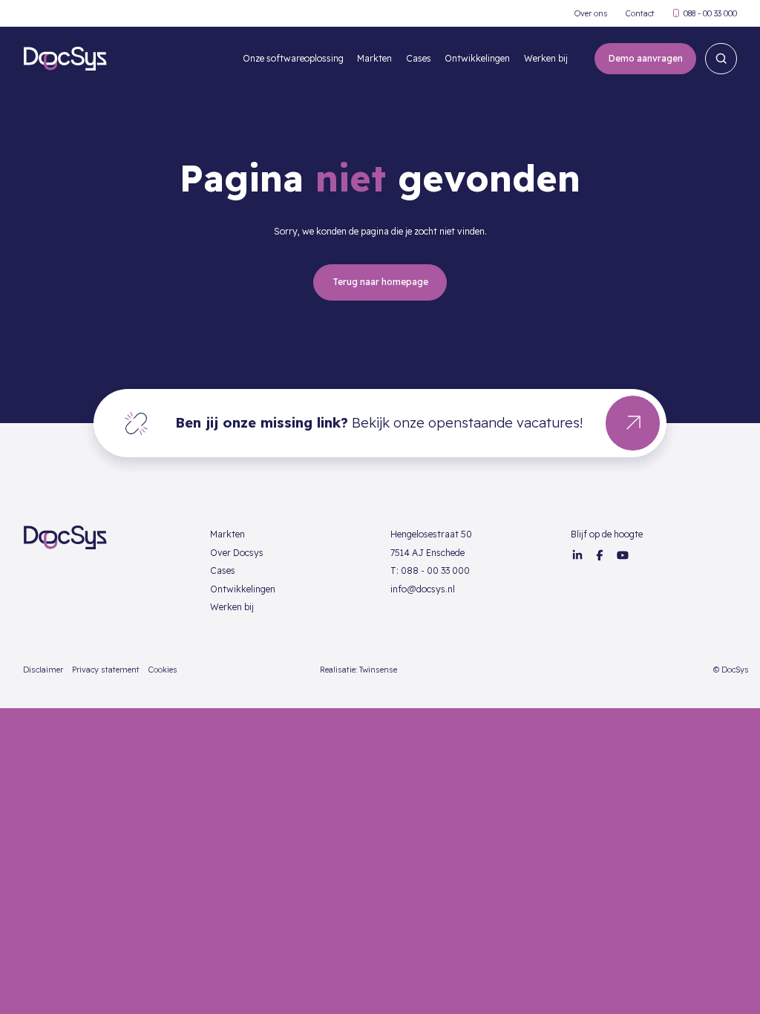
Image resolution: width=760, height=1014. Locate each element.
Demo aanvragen (646, 58)
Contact (640, 14)
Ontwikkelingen (477, 58)
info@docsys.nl (422, 589)
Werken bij (546, 58)
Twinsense (378, 669)
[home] (65, 59)
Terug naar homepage (380, 281)
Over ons (591, 14)
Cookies (162, 669)
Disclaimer (43, 669)
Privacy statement (106, 669)
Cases (418, 58)
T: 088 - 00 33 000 (430, 570)
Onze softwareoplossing (293, 58)
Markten (374, 58)
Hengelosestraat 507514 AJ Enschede (431, 543)
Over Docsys (236, 552)
